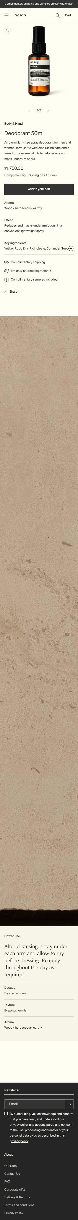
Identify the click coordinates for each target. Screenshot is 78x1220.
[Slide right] (48, 111)
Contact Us (12, 1174)
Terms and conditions (19, 1205)
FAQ (7, 1182)
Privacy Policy (13, 1213)
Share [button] (13, 292)
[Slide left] (29, 111)
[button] (6, 15)
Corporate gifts (14, 1190)
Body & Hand (13, 124)
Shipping (32, 175)
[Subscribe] (69, 1104)
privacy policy (19, 1125)
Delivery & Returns (17, 1197)
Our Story (10, 1166)
